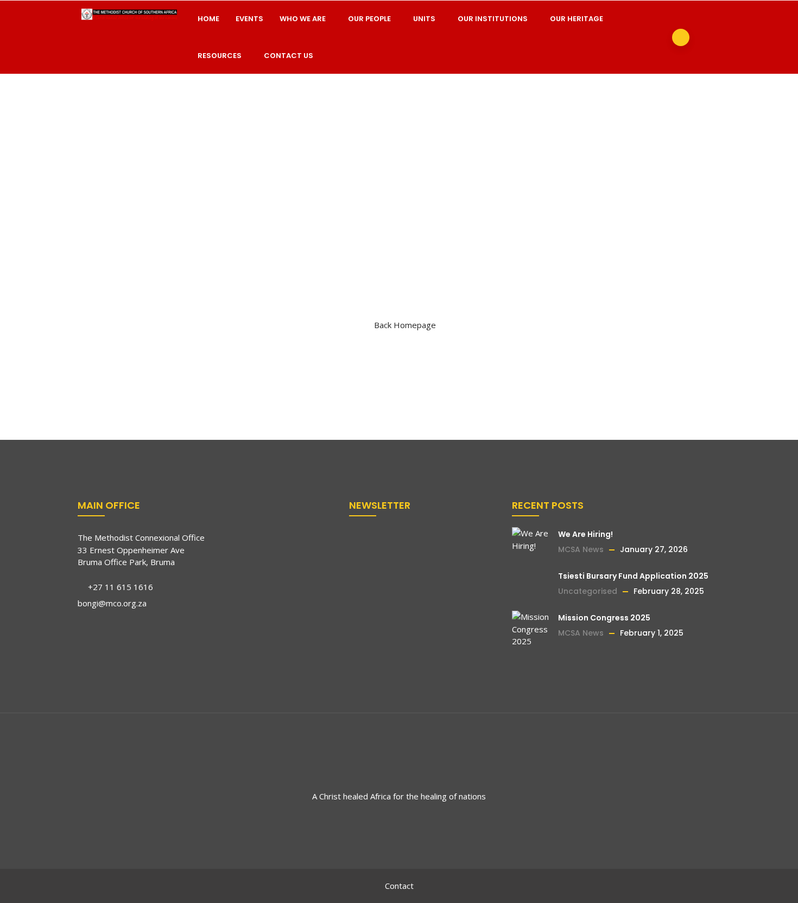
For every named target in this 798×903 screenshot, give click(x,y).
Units (424, 19)
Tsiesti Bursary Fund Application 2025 (633, 576)
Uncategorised (587, 591)
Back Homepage (405, 324)
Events (249, 19)
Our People (369, 19)
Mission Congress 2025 (604, 617)
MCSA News (581, 549)
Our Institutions (493, 19)
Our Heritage (576, 19)
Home (208, 19)
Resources (220, 55)
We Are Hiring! (585, 534)
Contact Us (288, 55)
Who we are (303, 19)
